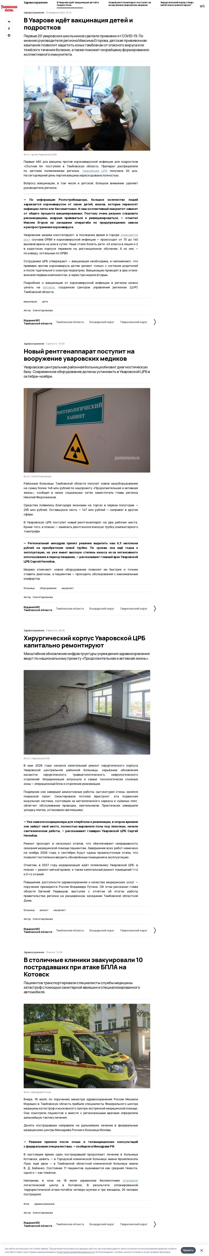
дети (45, 301)
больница (29, 588)
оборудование (48, 588)
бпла (26, 1203)
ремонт (44, 910)
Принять (188, 1250)
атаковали (130, 1180)
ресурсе (49, 287)
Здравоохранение (36, 2)
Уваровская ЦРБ (94, 171)
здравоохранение (44, 1203)
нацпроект (68, 588)
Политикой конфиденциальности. (76, 1252)
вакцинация (30, 301)
